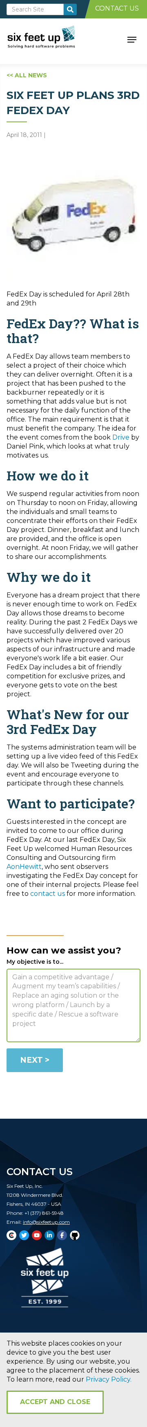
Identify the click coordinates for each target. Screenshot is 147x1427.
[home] (50, 38)
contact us (47, 893)
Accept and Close (55, 1402)
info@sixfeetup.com (46, 1222)
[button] (131, 38)
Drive (120, 437)
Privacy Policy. (108, 1379)
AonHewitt (24, 867)
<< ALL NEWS (27, 75)
